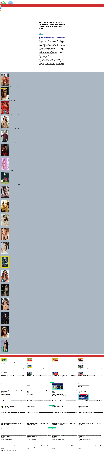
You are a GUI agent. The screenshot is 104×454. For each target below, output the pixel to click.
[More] (0, 10)
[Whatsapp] (41, 34)
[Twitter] (40, 34)
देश (56, 31)
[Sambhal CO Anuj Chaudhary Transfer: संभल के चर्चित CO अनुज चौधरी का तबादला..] (29, 366)
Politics (49, 31)
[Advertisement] (52, 13)
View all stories (4, 72)
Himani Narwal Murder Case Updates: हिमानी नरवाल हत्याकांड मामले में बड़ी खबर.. (64, 400)
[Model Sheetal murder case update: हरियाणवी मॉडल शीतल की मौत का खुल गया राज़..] (29, 359)
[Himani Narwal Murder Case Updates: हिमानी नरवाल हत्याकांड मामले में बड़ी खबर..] (59, 397)
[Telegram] (42, 34)
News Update (53, 31)
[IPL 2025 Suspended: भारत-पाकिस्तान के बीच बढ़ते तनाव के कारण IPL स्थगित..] (55, 359)
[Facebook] (39, 34)
